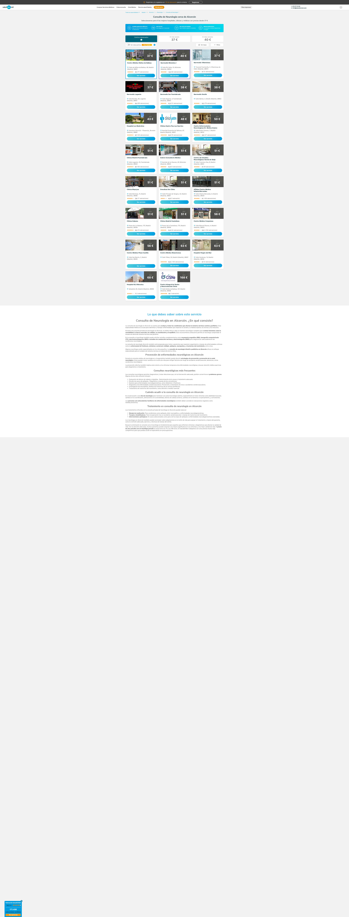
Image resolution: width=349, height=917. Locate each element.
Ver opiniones (13, 915)
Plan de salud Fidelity (145, 7)
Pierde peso (159, 7)
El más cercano (207, 39)
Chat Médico (132, 7)
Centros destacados (141, 37)
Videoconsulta (121, 7)
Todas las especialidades (131, 12)
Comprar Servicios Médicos (105, 7)
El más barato (174, 39)
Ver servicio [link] (141, 75)
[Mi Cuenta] (341, 7)
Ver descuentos (140, 45)
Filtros (218, 45)
